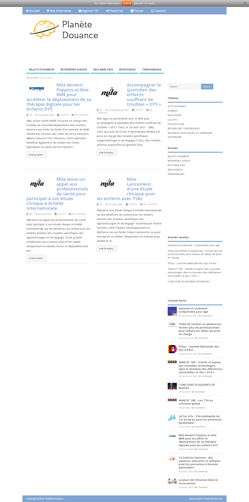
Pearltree (116, 11)
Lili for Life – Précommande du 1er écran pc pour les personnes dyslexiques (200, 419)
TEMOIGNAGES (151, 69)
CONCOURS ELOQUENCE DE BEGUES (189, 281)
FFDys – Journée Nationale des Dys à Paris (192, 263)
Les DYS (64, 114)
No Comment (81, 114)
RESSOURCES (127, 69)
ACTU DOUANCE (177, 106)
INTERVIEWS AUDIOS (74, 69)
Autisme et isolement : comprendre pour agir (194, 245)
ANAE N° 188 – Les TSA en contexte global (196, 401)
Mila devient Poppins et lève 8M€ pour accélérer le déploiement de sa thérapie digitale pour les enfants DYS (58, 97)
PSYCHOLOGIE (176, 124)
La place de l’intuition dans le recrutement (198, 481)
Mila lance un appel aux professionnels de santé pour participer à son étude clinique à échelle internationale (57, 193)
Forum (138, 11)
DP (30, 114)
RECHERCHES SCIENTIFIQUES (184, 128)
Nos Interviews (60, 11)
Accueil (34, 11)
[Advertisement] (157, 52)
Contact (160, 11)
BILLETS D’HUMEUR (41, 69)
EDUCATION (174, 115)
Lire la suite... (36, 154)
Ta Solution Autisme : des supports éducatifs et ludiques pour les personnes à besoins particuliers (200, 462)
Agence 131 (90, 11)
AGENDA (173, 110)
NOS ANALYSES (103, 69)
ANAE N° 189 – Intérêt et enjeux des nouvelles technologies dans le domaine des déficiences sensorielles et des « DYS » (194, 272)
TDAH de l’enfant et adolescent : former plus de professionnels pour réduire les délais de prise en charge (195, 254)
